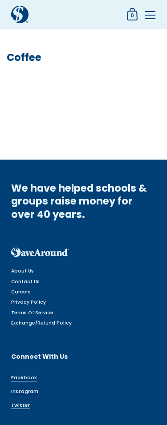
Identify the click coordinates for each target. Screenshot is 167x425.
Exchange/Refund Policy (41, 323)
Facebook (24, 377)
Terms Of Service (32, 312)
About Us (22, 271)
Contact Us (25, 281)
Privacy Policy (28, 302)
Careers (21, 292)
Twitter (20, 405)
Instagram (24, 391)
